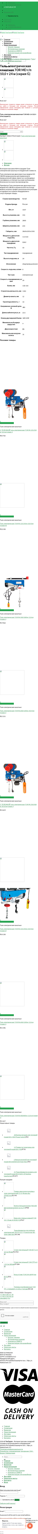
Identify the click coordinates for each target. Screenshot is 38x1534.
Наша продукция (10, 1335)
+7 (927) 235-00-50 (6, 1296)
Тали (33, 59)
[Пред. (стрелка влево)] (1, 1533)
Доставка (7, 1345)
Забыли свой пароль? (7, 1503)
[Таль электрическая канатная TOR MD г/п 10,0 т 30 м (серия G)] (9, 87)
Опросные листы (10, 57)
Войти (17, 1500)
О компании (8, 1331)
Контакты (7, 1349)
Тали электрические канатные (11, 61)
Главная (3, 59)
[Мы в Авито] (1, 1326)
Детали (6, 165)
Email (2, 1511)
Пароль (3, 1496)
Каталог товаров (14, 1337)
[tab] (21, 163)
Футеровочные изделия (16, 1339)
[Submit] (4, 1459)
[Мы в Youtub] (4, 1326)
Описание (8, 163)
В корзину (4, 134)
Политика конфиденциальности (11, 1449)
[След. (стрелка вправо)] (2, 1533)
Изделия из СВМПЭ (15, 1341)
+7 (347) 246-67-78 (10, 7)
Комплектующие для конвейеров (19, 53)
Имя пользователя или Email (10, 1490)
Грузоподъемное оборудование (18, 59)
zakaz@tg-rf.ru (5, 1298)
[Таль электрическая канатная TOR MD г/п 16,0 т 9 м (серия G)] (9, 97)
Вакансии (7, 1333)
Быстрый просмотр (7, 423)
